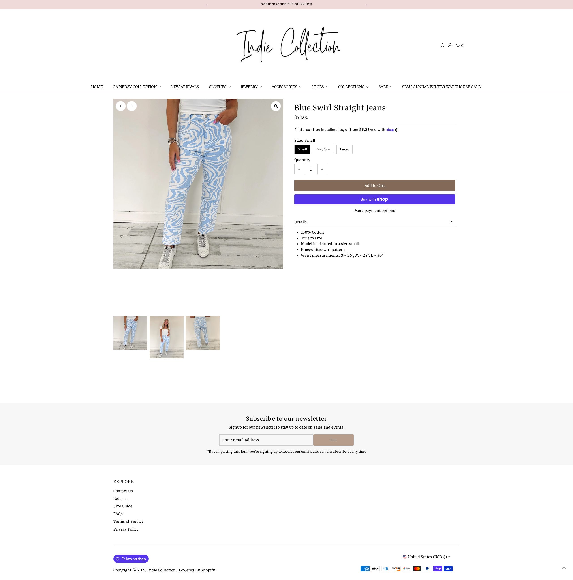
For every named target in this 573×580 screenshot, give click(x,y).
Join (333, 440)
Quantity (302, 160)
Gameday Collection (135, 87)
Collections (352, 87)
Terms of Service (128, 521)
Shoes (318, 87)
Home (97, 87)
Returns (120, 498)
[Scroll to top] (564, 567)
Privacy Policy (126, 529)
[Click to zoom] (276, 106)
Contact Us (123, 491)
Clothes (218, 87)
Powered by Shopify (197, 570)
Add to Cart (375, 185)
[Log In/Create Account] (450, 45)
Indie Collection (162, 570)
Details (300, 222)
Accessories (285, 87)
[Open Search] (443, 45)
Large (344, 149)
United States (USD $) (427, 556)
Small (302, 149)
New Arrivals (185, 87)
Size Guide (123, 506)
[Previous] (121, 106)
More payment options (374, 210)
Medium (325, 150)
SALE (383, 87)
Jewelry (250, 87)
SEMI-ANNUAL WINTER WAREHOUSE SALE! (442, 87)
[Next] (132, 106)
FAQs (118, 514)
